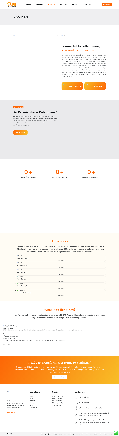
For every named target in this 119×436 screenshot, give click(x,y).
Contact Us (86, 4)
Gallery (74, 4)
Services (63, 4)
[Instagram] (11, 433)
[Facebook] (7, 433)
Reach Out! (106, 4)
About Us (51, 4)
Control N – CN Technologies (103, 434)
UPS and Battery (57, 398)
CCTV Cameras (57, 400)
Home (28, 4)
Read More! (11, 412)
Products (39, 4)
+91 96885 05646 (84, 402)
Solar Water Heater (58, 396)
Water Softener (57, 405)
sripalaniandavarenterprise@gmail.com (91, 408)
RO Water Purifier (57, 403)
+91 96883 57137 (84, 397)
